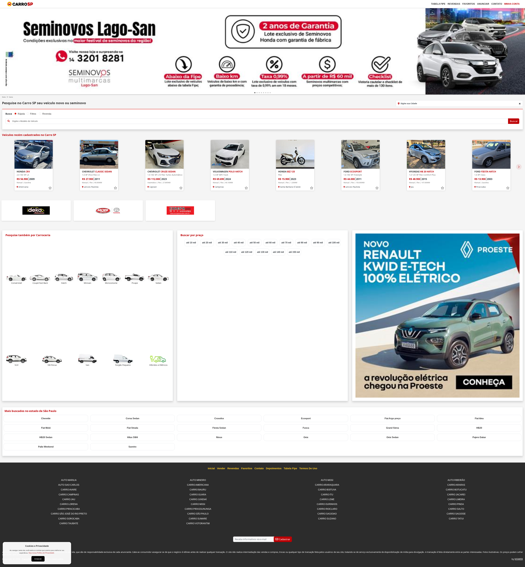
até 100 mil (333, 242)
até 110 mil (230, 252)
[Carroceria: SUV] (16, 358)
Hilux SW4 (132, 437)
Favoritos (468, 4)
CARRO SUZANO (327, 519)
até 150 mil (294, 252)
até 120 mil (246, 252)
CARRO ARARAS (456, 485)
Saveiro (132, 447)
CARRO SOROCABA (68, 519)
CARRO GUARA (198, 494)
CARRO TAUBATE (68, 523)
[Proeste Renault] (437, 315)
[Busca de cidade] (519, 103)
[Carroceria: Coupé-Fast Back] (40, 276)
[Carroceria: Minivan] (87, 276)
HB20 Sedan (45, 437)
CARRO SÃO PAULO (197, 514)
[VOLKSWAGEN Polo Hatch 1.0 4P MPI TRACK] (230, 154)
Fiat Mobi (46, 428)
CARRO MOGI (198, 504)
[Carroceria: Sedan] (158, 276)
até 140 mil (278, 252)
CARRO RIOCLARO (327, 509)
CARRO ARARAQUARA (327, 485)
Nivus (219, 437)
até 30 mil (223, 242)
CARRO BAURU (198, 490)
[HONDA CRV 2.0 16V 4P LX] (33, 154)
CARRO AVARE (69, 490)
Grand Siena (392, 428)
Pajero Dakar (479, 437)
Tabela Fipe (438, 4)
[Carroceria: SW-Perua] (52, 358)
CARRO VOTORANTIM (198, 523)
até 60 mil (270, 242)
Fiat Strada (132, 428)
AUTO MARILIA (69, 480)
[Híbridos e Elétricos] (158, 358)
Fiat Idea (479, 418)
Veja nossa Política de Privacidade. (41, 553)
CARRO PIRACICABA (69, 509)
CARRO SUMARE (198, 519)
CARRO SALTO (456, 509)
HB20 (479, 428)
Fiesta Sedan (219, 428)
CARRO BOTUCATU (456, 490)
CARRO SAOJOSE (456, 514)
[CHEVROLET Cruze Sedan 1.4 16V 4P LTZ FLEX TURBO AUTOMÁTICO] (164, 154)
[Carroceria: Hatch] (64, 276)
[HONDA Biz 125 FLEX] (295, 154)
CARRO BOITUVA (327, 490)
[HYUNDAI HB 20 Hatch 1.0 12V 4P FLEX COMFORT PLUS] (426, 154)
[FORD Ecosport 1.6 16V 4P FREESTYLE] (360, 154)
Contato (496, 4)
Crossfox (219, 418)
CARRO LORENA (69, 504)
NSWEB (519, 559)
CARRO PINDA (456, 504)
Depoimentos (274, 468)
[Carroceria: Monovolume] (111, 276)
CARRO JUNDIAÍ (198, 499)
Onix (306, 437)
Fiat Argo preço (393, 418)
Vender (221, 468)
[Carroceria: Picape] (135, 276)
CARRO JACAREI (456, 494)
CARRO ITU (327, 494)
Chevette (45, 418)
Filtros (33, 114)
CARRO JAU (68, 499)
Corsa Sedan (132, 418)
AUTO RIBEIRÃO (456, 480)
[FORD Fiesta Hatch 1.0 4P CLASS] (491, 154)
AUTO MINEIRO (198, 480)
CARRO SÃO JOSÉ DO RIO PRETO (69, 514)
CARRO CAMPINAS (69, 494)
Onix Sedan (393, 437)
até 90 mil (318, 242)
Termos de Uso (308, 468)
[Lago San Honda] (262, 51)
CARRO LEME (327, 499)
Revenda (46, 114)
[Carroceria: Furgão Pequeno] (123, 358)
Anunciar (483, 4)
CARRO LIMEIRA (456, 499)
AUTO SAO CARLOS (68, 485)
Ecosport (306, 418)
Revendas (454, 4)
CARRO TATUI (456, 519)
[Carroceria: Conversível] (16, 276)
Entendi (38, 558)
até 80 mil (302, 242)
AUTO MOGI (327, 480)
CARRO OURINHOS (327, 504)
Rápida (21, 114)
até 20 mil (207, 242)
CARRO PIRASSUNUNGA (198, 509)
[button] (254, 92)
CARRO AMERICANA (198, 485)
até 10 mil (191, 242)
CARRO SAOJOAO (327, 514)
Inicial (211, 468)
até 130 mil (262, 252)
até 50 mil (254, 242)
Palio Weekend (46, 447)
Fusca (306, 428)
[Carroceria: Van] (87, 358)
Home (4, 97)
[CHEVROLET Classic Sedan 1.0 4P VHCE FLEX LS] (99, 154)
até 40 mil (238, 242)
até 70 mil (286, 242)
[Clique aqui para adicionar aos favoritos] (50, 188)
